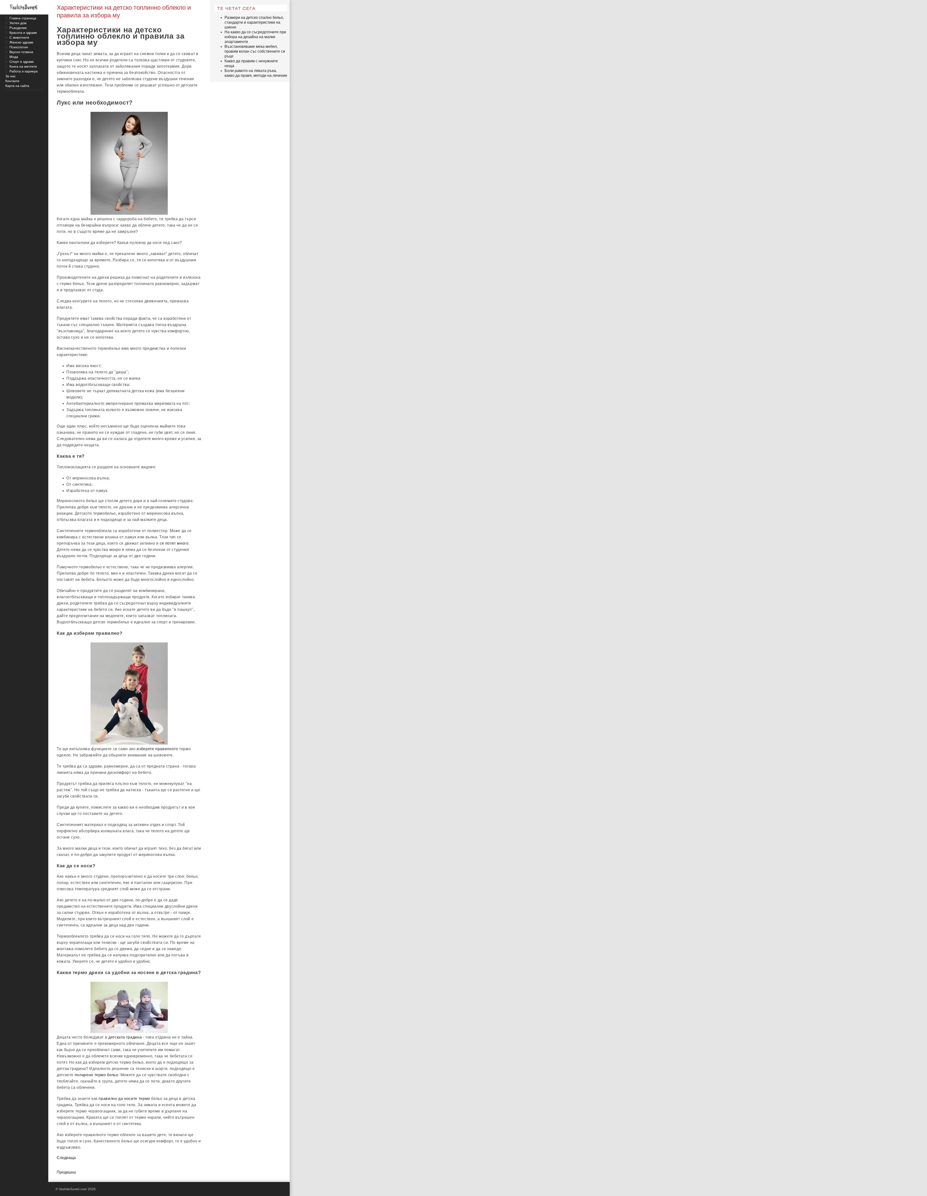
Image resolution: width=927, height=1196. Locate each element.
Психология (18, 47)
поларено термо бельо (96, 1075)
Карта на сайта (17, 86)
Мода (13, 57)
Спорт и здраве (21, 62)
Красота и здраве (23, 33)
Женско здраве (21, 42)
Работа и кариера (23, 71)
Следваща (66, 1158)
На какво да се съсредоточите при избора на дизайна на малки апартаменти (255, 37)
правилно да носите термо (124, 1098)
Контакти (12, 81)
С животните (19, 37)
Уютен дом (18, 23)
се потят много (174, 543)
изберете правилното (157, 749)
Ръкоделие (18, 28)
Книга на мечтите (23, 66)
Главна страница (22, 18)
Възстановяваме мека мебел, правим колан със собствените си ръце (255, 51)
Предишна (66, 1172)
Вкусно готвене (21, 52)
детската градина (125, 1037)
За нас (10, 76)
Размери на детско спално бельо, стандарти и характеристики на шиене (254, 22)
